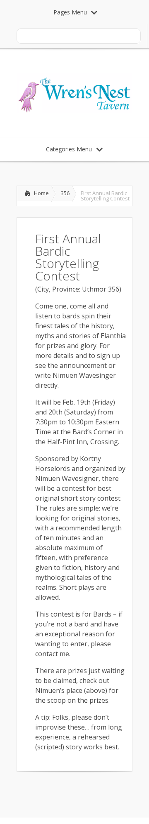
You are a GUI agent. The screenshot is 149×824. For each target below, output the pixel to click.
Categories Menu (69, 149)
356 (65, 193)
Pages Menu (70, 12)
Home (41, 193)
